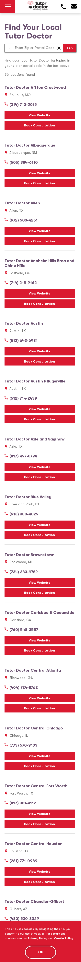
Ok (40, 952)
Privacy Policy (38, 938)
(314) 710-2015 (23, 104)
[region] (40, 941)
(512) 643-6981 (23, 340)
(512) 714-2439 (23, 398)
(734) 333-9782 (23, 572)
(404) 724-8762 (23, 687)
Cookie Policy (63, 938)
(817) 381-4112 (22, 803)
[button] (9, 48)
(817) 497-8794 (23, 456)
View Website (39, 115)
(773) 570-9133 (23, 745)
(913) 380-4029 (24, 514)
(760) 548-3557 (23, 629)
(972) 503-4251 (23, 220)
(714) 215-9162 (23, 282)
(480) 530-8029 (24, 918)
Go (70, 48)
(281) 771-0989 (23, 861)
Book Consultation (39, 125)
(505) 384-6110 (23, 162)
